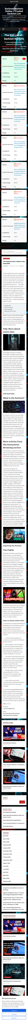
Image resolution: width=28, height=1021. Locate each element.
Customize (14, 1014)
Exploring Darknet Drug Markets (12, 820)
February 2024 (7, 881)
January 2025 (6, 848)
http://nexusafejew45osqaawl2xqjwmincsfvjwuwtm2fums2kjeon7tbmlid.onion (19, 66)
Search (5, 797)
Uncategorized (6, 258)
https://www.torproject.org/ (11, 46)
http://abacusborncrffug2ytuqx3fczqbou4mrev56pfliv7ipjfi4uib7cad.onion (19, 92)
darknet (8, 703)
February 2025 (7, 845)
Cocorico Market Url (8, 707)
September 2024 (7, 860)
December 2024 (7, 851)
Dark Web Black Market (14, 733)
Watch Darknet (24, 29)
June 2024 (6, 869)
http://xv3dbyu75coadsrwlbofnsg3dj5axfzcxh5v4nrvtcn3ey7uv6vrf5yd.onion (20, 172)
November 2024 (7, 854)
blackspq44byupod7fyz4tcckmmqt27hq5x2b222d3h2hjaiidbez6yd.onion (19, 199)
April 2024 (5, 875)
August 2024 (6, 863)
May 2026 (5, 836)
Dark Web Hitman (8, 826)
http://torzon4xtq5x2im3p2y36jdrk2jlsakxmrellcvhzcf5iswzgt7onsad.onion (20, 118)
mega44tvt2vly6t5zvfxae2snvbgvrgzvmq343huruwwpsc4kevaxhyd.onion (19, 226)
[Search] (19, 29)
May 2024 (5, 872)
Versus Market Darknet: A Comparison (14, 755)
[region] (14, 1008)
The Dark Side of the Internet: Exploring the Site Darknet (11, 713)
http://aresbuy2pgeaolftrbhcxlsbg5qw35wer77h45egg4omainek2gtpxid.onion (19, 144)
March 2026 (6, 839)
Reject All (14, 1018)
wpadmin (6, 266)
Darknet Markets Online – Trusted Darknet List (14, 11)
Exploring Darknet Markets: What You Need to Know (14, 776)
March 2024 (6, 878)
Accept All (14, 1010)
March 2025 (6, 842)
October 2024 (6, 857)
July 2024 (5, 866)
